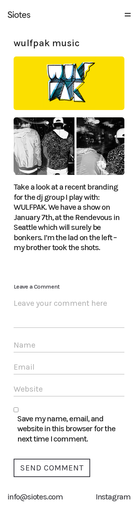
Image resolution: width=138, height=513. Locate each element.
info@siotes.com (35, 497)
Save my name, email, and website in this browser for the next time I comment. (66, 429)
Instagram (113, 497)
